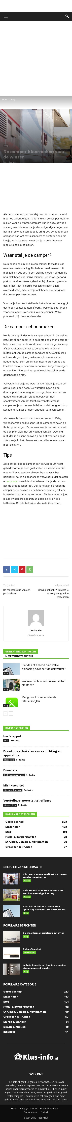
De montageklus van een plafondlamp (16, 591)
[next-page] (11, 713)
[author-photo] (36, 625)
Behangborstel (32, 949)
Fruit (6, 741)
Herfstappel (12, 736)
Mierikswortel (13, 785)
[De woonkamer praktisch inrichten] (11, 937)
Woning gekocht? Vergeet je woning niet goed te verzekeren (53, 593)
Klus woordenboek (49, 1108)
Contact (44, 1112)
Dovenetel (11, 770)
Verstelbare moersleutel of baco (27, 800)
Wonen (27, 881)
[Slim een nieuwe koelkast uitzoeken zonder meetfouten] (11, 878)
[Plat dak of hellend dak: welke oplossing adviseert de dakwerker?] (11, 669)
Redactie (13, 162)
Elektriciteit (9, 760)
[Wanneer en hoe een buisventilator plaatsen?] (11, 685)
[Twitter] (14, 569)
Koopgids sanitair (28, 1108)
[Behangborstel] (11, 953)
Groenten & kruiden (12, 790)
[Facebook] (6, 569)
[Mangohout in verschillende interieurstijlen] (11, 701)
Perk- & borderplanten (14, 775)
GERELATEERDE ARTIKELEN (20, 651)
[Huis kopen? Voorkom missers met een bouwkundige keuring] (11, 895)
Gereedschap (10, 805)
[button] (5, 16)
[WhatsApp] (29, 569)
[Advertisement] (36, 6)
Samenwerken (30, 1112)
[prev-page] (5, 713)
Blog (13, 99)
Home (5, 99)
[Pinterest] (22, 569)
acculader (13, 481)
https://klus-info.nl (36, 635)
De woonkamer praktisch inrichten (43, 933)
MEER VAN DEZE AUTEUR (19, 656)
